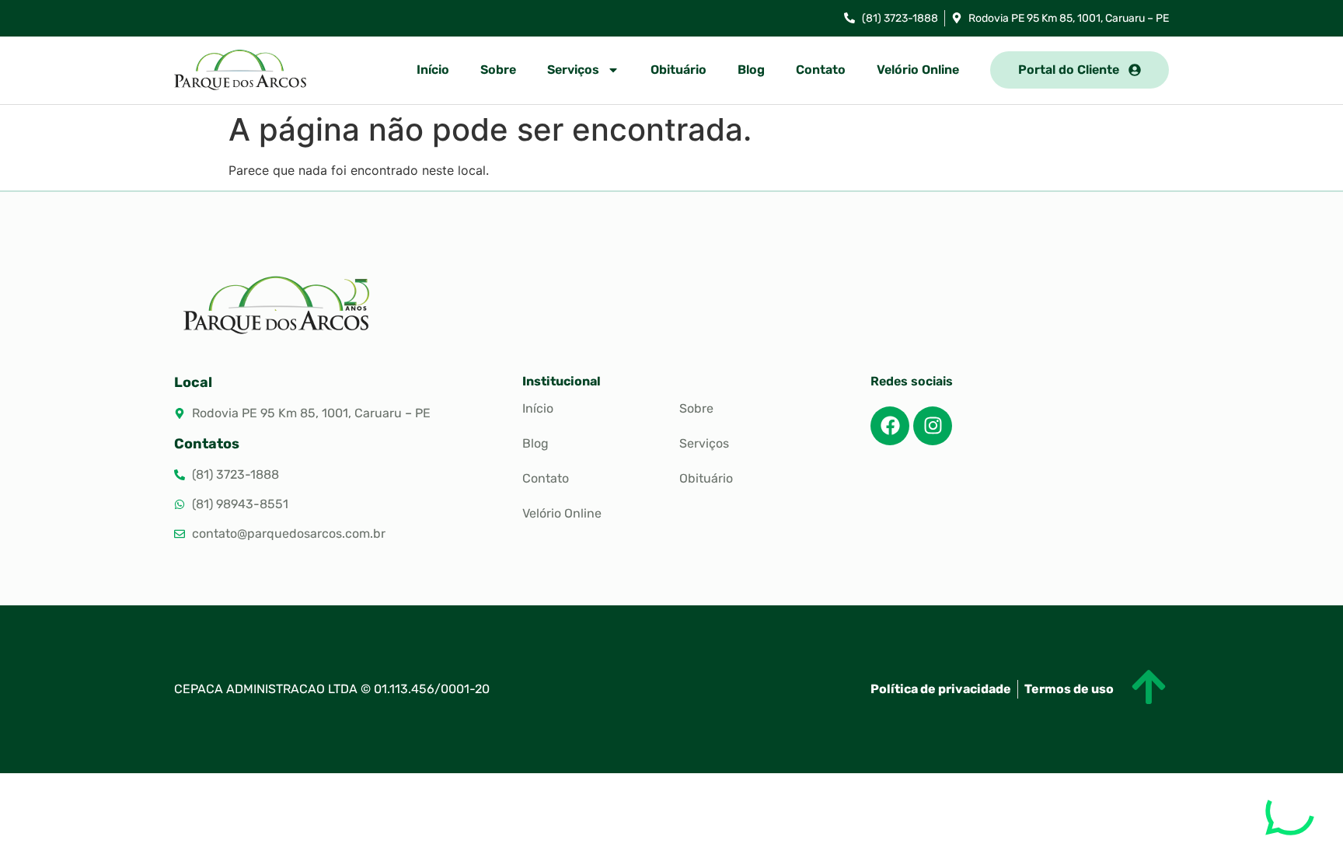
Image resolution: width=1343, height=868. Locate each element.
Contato (821, 69)
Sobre (498, 69)
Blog (751, 69)
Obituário (678, 69)
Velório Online (918, 69)
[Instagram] (932, 425)
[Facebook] (889, 425)
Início (433, 69)
